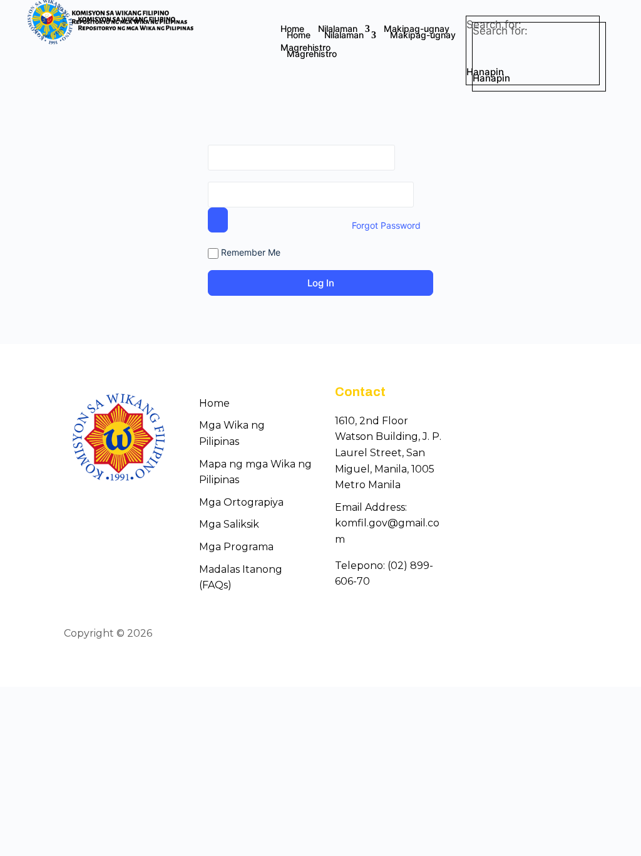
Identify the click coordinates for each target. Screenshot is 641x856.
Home (292, 29)
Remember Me (249, 252)
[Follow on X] (546, 634)
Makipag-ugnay (416, 29)
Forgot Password (386, 225)
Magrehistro (305, 48)
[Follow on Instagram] (568, 634)
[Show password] (218, 219)
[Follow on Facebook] (523, 634)
